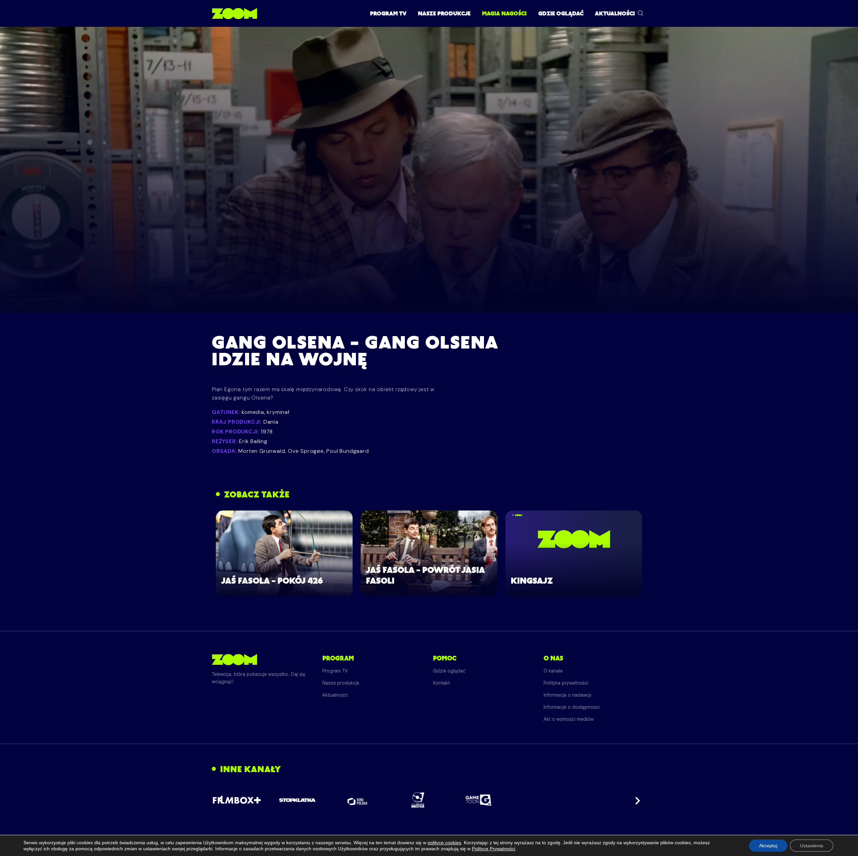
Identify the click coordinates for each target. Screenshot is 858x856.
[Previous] (222, 800)
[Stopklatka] (297, 800)
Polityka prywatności (566, 683)
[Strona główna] (234, 13)
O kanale (553, 671)
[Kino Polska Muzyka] (418, 800)
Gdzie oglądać (561, 13)
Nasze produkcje (444, 13)
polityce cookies (444, 842)
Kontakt (441, 683)
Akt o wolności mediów (569, 719)
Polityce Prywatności (493, 848)
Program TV (388, 13)
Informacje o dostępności (572, 707)
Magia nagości (504, 13)
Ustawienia (811, 845)
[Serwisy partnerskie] (429, 800)
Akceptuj (768, 845)
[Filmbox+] (237, 800)
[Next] (635, 800)
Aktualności (615, 13)
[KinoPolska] (357, 800)
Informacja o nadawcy (568, 695)
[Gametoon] (478, 800)
